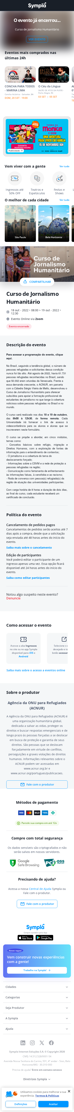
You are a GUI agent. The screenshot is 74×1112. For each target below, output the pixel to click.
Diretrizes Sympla (35, 1079)
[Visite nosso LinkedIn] (23, 1042)
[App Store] (25, 937)
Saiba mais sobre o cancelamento (29, 547)
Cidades (11, 987)
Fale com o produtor (40, 784)
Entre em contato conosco (47, 1069)
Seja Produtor (15, 1008)
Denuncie (13, 598)
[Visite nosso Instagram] (32, 1042)
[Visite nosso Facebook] (51, 1042)
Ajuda (9, 1029)
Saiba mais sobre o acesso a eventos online (36, 670)
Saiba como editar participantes (28, 578)
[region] (37, 1099)
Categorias (13, 997)
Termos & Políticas (47, 1095)
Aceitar (53, 1104)
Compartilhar (40, 282)
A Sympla (12, 1018)
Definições (20, 1104)
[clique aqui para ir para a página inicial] (37, 5)
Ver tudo (64, 166)
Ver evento (37, 39)
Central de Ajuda (40, 889)
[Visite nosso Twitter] (41, 1042)
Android (23, 656)
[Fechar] (69, 1091)
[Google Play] (44, 937)
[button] (11, 1094)
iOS (31, 653)
